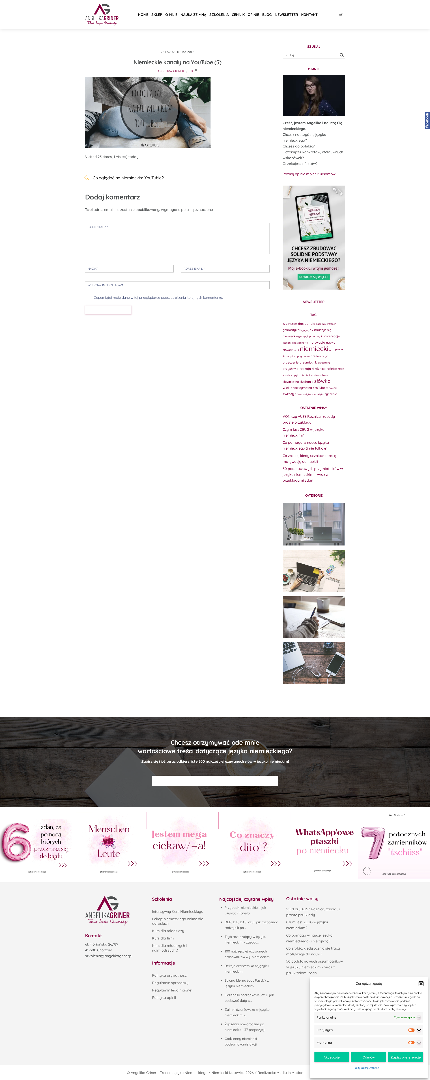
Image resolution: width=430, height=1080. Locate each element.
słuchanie (306, 381)
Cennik (238, 14)
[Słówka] (314, 571)
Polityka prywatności (367, 1067)
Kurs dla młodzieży (168, 930)
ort (331, 350)
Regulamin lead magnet (172, 990)
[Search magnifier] (342, 55)
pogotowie (303, 356)
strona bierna (321, 375)
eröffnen (331, 323)
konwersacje (330, 336)
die (313, 323)
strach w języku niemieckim (298, 375)
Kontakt (309, 14)
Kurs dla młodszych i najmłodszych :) (169, 947)
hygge (304, 330)
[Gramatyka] (314, 617)
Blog (267, 14)
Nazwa (94, 268)
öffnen (298, 394)
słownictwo (291, 381)
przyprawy (324, 362)
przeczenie (291, 362)
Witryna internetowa (106, 285)
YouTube (319, 388)
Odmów (369, 1057)
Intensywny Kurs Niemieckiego (177, 911)
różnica (320, 368)
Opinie (253, 14)
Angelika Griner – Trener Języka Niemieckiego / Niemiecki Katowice (188, 1072)
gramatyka (291, 330)
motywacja (317, 342)
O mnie (171, 14)
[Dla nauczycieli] (314, 663)
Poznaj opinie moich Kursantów (309, 174)
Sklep (156, 14)
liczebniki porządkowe (295, 342)
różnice (332, 368)
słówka (322, 381)
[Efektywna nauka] (314, 524)
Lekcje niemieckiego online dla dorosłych (177, 921)
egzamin (321, 323)
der (307, 323)
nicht (296, 350)
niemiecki (314, 348)
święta (320, 394)
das (301, 323)
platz (293, 356)
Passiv (286, 356)
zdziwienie (331, 388)
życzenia (331, 394)
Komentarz (98, 227)
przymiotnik (308, 362)
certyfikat (291, 323)
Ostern (338, 350)
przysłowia (291, 368)
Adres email (194, 268)
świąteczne (309, 394)
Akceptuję (332, 1057)
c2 (284, 323)
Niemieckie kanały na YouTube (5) (177, 62)
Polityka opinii (164, 997)
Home (143, 14)
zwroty (288, 394)
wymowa (305, 388)
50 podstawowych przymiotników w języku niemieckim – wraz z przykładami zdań (313, 474)
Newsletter (286, 14)
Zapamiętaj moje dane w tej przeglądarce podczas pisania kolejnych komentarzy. (158, 297)
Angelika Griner (170, 71)
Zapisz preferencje (406, 1057)
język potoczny (311, 336)
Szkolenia (219, 14)
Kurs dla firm (163, 938)
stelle (341, 368)
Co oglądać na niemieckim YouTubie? (128, 177)
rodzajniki (306, 368)
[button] (421, 983)
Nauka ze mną (193, 14)
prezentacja (319, 356)
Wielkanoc (290, 388)
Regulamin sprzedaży (170, 982)
